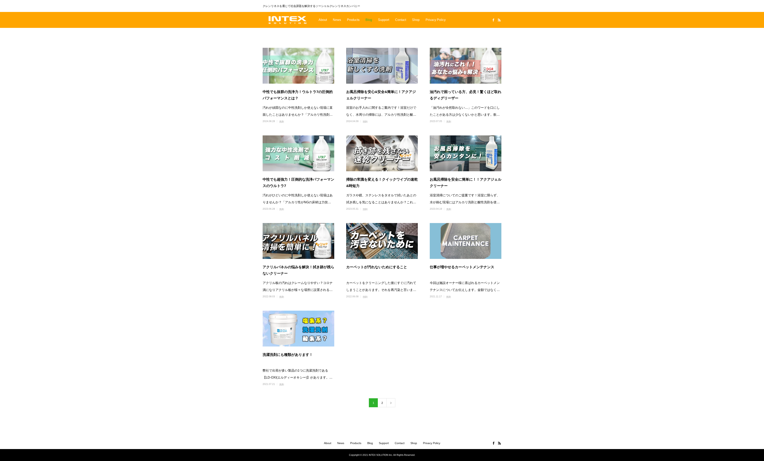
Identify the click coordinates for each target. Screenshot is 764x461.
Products (353, 20)
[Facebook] (493, 20)
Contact (400, 20)
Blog (368, 20)
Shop (416, 20)
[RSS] (499, 20)
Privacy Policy (436, 20)
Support (383, 20)
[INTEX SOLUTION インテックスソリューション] (287, 20)
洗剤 (281, 121)
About (323, 20)
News (337, 20)
